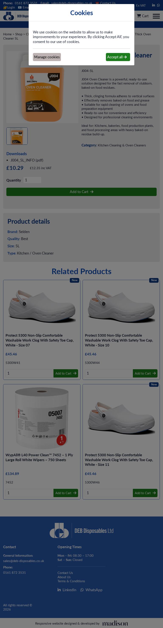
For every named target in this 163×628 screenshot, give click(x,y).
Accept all (115, 56)
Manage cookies (47, 56)
